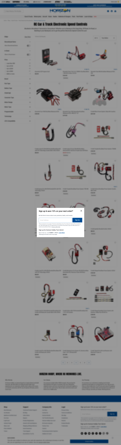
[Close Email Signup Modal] (81, 211)
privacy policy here (56, 226)
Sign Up (77, 220)
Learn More (62, 232)
